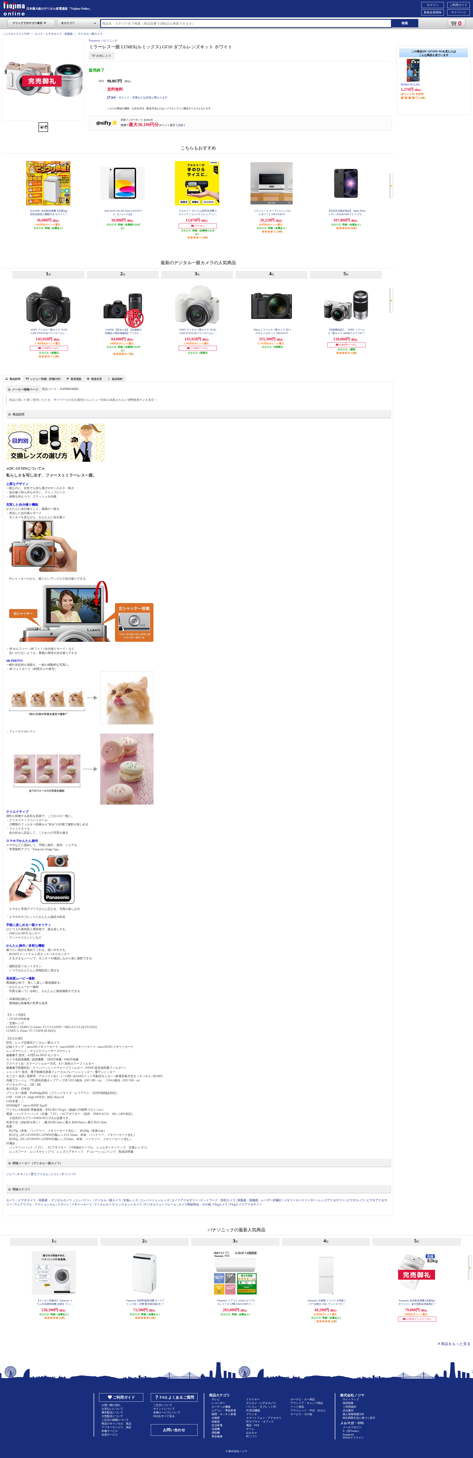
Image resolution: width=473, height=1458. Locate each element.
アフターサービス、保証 (116, 1427)
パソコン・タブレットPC (261, 1406)
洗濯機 (216, 1428)
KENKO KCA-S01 (410, 84)
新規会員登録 (432, 12)
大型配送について (112, 1416)
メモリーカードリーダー (300, 1200)
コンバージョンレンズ (154, 1200)
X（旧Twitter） (352, 1430)
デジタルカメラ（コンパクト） (72, 1200)
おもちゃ (251, 1432)
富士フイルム (40, 1174)
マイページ (458, 12)
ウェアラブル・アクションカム (34, 1204)
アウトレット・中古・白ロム (308, 1410)
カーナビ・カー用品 (302, 1399)
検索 (405, 23)
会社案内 (348, 1410)
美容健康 (217, 1436)
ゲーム (250, 1428)
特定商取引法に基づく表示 (359, 1417)
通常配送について (112, 1412)
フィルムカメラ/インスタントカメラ (118, 1204)
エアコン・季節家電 (224, 1410)
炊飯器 (216, 1421)
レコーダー (218, 1403)
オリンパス (68, 1174)
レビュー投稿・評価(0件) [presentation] (45, 378)
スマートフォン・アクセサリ (263, 1417)
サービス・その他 (301, 1414)
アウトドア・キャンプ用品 (306, 1403)
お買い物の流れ (110, 1404)
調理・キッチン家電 (224, 1414)
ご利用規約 (349, 1406)
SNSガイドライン (353, 1437)
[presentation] (12, 378)
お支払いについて (112, 1408)
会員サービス (109, 1434)
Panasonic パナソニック (103, 40)
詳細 (180, 125)
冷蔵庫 (216, 1417)
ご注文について (162, 1404)
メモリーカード (81, 1204)
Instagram (348, 1434)
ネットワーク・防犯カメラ (218, 1200)
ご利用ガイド (458, 5)
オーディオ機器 (221, 1406)
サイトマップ (351, 1399)
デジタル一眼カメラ (90, 33)
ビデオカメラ (356, 1200)
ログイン (433, 5)
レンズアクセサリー (331, 1200)
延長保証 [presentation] (76, 378)
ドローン (63, 1204)
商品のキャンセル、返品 (116, 1423)
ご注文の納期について (115, 1419)
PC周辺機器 (253, 1410)
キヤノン (23, 1174)
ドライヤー (253, 1399)
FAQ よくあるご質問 (177, 1397)
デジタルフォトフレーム (160, 1204)
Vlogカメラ (220, 1204)
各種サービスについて (166, 1412)
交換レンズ (130, 1200)
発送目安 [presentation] (96, 378)
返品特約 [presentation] (117, 378)
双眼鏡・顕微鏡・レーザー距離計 (259, 1200)
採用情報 (348, 1403)
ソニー (10, 1174)
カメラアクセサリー (184, 1200)
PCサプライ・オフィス (260, 1421)
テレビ (216, 1399)
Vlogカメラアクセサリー (246, 1204)
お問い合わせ (174, 1430)
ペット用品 (297, 1406)
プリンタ (251, 1414)
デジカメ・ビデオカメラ (261, 1403)
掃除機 (216, 1432)
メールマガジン (352, 1427)
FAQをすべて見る (164, 1416)
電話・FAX (252, 1425)
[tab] (13, 378)
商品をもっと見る (455, 1344)
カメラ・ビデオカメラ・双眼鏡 (54, 33)
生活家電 (217, 1425)
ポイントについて (164, 1408)
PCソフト (251, 1436)
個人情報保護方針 (353, 1414)
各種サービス (109, 1430)
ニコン (55, 1174)
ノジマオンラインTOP (15, 33)
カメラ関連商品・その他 (194, 1204)
